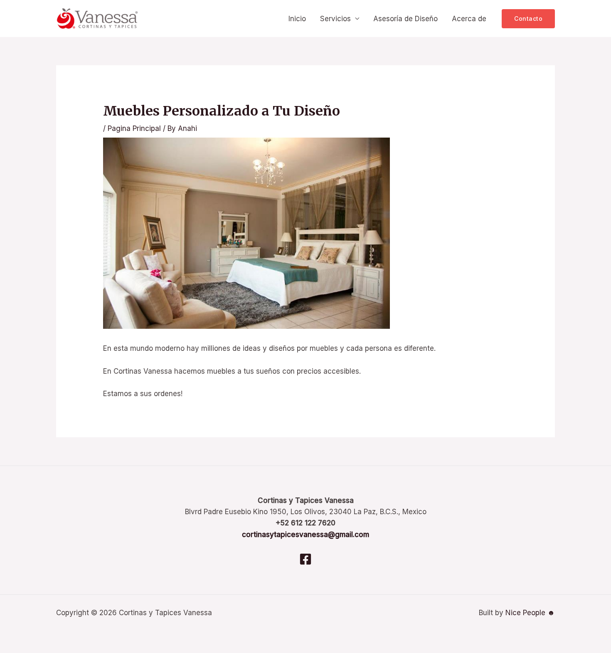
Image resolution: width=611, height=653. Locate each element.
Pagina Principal (134, 128)
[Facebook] (305, 559)
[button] (528, 18)
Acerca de (469, 19)
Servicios (335, 19)
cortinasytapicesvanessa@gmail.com (305, 534)
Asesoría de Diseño (405, 19)
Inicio (297, 19)
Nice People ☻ (530, 613)
